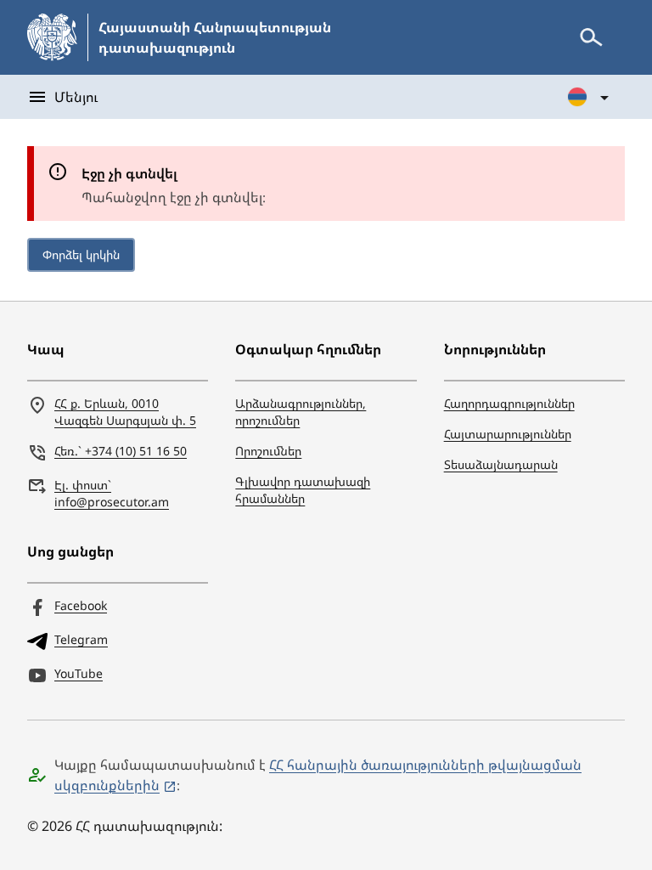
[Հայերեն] (589, 97)
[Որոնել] (591, 37)
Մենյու (76, 97)
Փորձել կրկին (81, 254)
